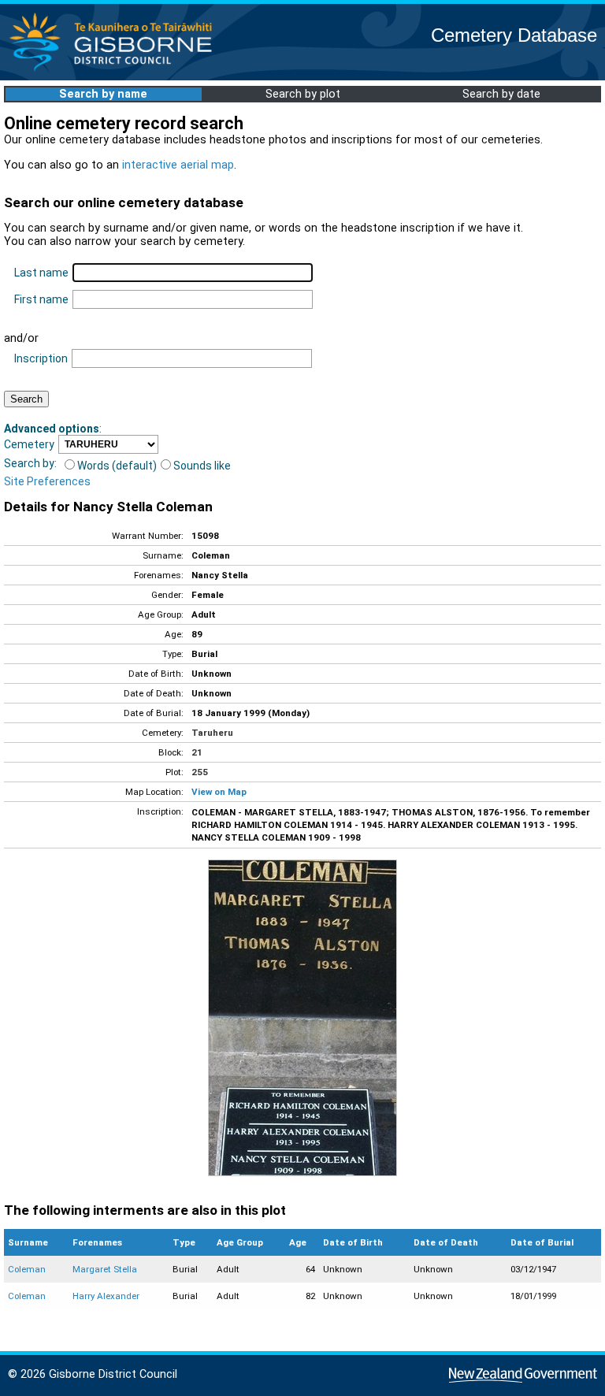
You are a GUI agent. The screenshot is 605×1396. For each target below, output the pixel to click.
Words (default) (117, 465)
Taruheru (212, 732)
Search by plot (302, 94)
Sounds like (202, 465)
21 (196, 752)
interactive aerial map (178, 165)
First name (41, 299)
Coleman (27, 1269)
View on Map (219, 791)
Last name (41, 272)
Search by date (501, 94)
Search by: (30, 463)
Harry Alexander (105, 1295)
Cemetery (29, 444)
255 (199, 772)
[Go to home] (115, 70)
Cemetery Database (514, 35)
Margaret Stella (104, 1269)
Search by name (103, 94)
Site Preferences (47, 481)
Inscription (41, 358)
